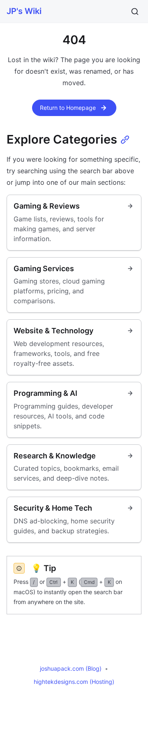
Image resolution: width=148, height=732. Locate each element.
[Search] (134, 11)
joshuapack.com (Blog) (71, 668)
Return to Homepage (68, 107)
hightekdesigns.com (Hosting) (74, 681)
